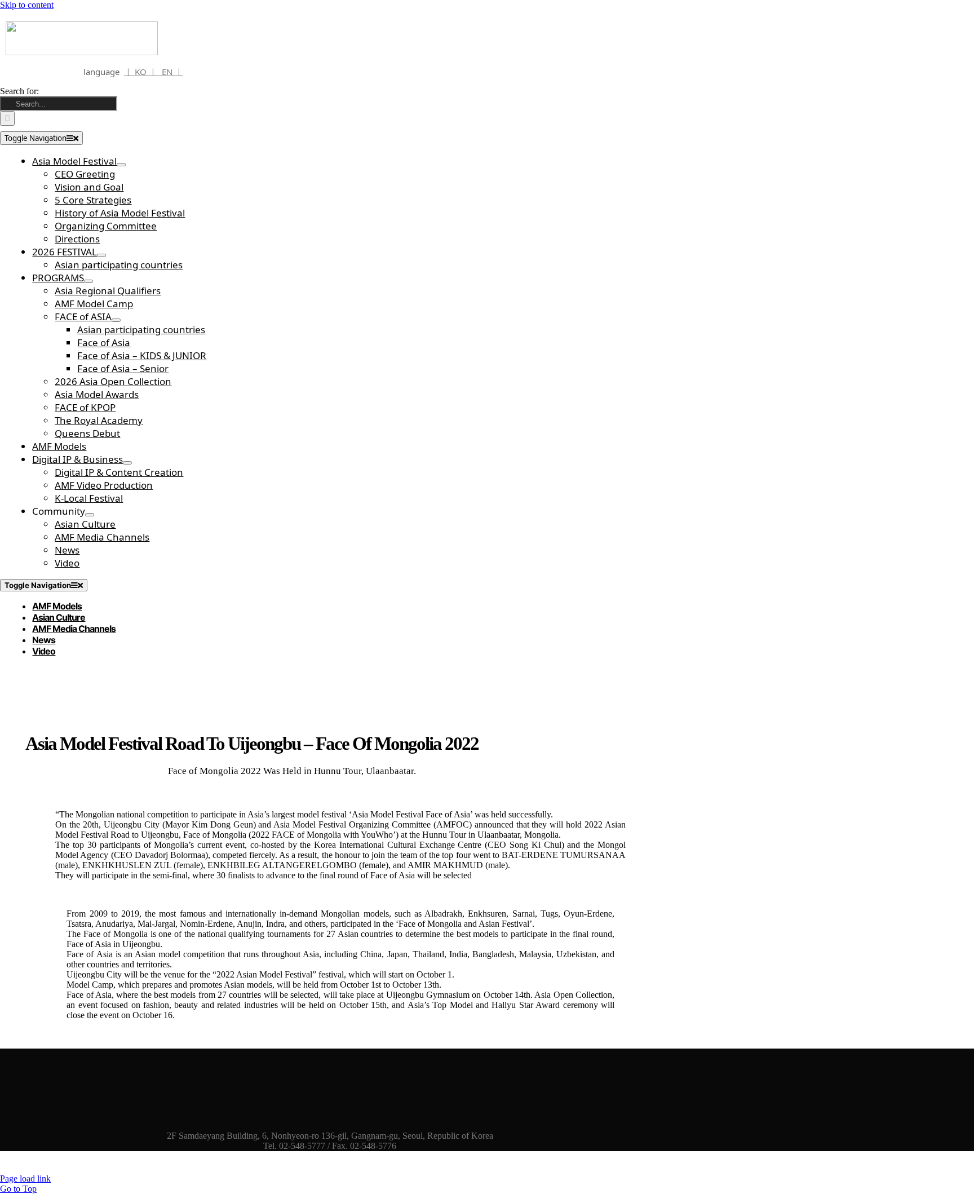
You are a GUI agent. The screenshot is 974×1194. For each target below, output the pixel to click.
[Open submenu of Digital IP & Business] (127, 463)
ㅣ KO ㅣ (142, 71)
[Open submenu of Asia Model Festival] (121, 164)
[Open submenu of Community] (89, 514)
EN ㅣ (171, 71)
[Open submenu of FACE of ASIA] (116, 320)
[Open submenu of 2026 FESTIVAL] (101, 255)
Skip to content (27, 5)
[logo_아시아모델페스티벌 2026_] (82, 52)
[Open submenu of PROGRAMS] (88, 281)
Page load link (25, 1178)
